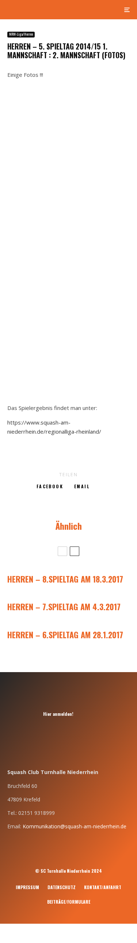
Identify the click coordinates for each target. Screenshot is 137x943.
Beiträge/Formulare (68, 902)
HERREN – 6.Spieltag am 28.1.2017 (65, 634)
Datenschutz (61, 887)
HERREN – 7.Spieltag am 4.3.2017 (64, 606)
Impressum (27, 887)
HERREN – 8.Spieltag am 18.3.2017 (65, 579)
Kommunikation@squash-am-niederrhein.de (74, 826)
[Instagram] (86, 714)
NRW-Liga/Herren (21, 34)
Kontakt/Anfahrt (102, 887)
